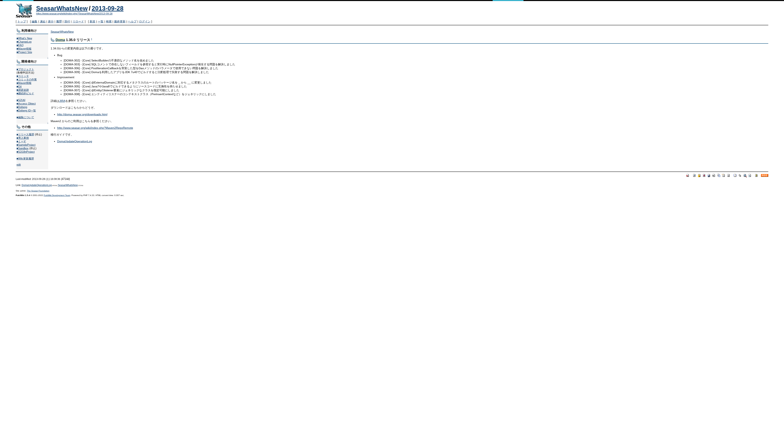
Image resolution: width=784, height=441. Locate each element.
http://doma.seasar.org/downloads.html (82, 114)
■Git (19, 86)
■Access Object (26, 103)
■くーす (21, 141)
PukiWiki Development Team (57, 195)
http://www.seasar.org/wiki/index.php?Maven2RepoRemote (95, 127)
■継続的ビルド (25, 93)
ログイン (144, 21)
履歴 (59, 21)
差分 (51, 21)
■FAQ (20, 45)
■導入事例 (23, 137)
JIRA (62, 100)
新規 (92, 21)
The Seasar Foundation (38, 191)
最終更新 (120, 21)
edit (19, 164)
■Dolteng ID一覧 (26, 110)
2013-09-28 (108, 8)
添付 (67, 21)
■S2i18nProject (26, 151)
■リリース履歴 (25, 134)
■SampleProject (26, 144)
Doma (60, 40)
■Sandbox (23, 148)
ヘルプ (132, 21)
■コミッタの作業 (27, 79)
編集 (34, 21)
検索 (109, 21)
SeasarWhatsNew (62, 8)
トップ (21, 21)
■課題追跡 (23, 89)
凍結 (43, 21)
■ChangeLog (24, 41)
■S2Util (21, 100)
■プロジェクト (25, 69)
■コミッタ (23, 76)
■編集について (25, 117)
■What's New (24, 38)
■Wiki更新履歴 (25, 158)
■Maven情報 (24, 48)
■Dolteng (22, 107)
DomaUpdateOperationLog (74, 141)
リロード (78, 21)
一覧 (101, 21)
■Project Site (24, 52)
